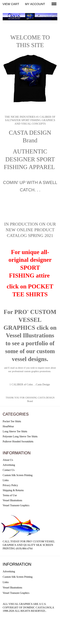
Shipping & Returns (13, 490)
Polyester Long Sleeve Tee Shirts (20, 436)
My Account (35, 4)
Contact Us (8, 470)
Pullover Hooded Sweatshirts (18, 441)
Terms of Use (10, 495)
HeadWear (8, 426)
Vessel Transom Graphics (16, 505)
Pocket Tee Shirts (12, 421)
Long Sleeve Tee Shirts (15, 431)
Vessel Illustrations (12, 500)
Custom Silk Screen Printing (17, 475)
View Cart (10, 4)
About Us (8, 459)
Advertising (9, 465)
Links (6, 480)
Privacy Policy (10, 485)
